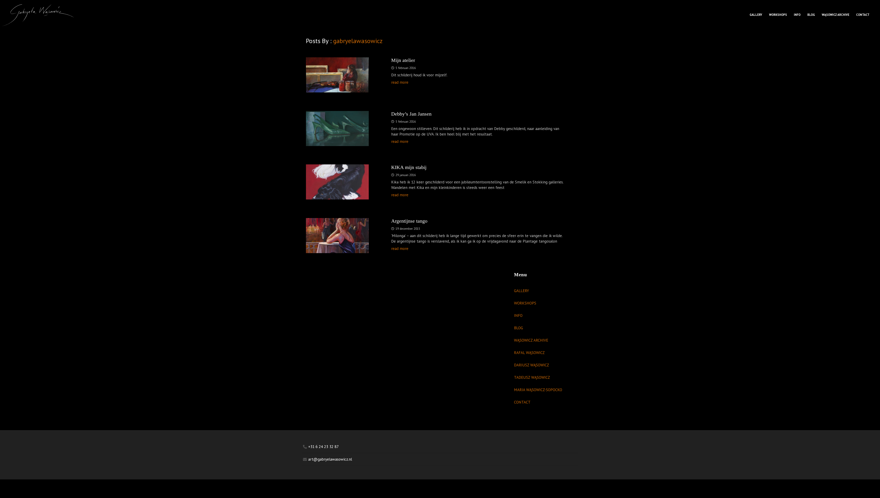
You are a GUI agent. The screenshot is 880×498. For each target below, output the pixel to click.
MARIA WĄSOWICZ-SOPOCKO (538, 389)
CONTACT (862, 15)
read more (399, 82)
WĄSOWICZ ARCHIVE (835, 15)
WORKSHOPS (778, 15)
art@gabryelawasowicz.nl (330, 459)
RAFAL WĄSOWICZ (529, 352)
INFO (797, 15)
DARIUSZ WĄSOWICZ (531, 365)
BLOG (811, 15)
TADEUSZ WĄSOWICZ (532, 377)
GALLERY (756, 15)
